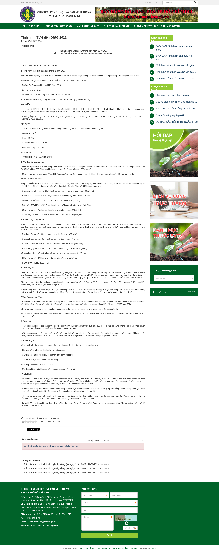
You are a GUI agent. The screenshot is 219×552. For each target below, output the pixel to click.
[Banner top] (146, 14)
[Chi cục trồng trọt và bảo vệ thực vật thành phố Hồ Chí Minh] (27, 14)
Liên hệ (156, 2)
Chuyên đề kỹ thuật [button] (146, 26)
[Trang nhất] (24, 26)
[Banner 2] (174, 153)
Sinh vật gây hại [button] (171, 26)
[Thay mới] (127, 523)
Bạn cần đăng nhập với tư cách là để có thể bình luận (51, 446)
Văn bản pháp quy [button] (88, 26)
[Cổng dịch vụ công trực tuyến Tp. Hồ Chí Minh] (174, 200)
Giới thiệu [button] (35, 26)
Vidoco (155, 548)
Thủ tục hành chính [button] (116, 26)
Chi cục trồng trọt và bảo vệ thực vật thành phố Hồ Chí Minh (109, 548)
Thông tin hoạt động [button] (59, 26)
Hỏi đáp (148, 2)
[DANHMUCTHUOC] (174, 242)
